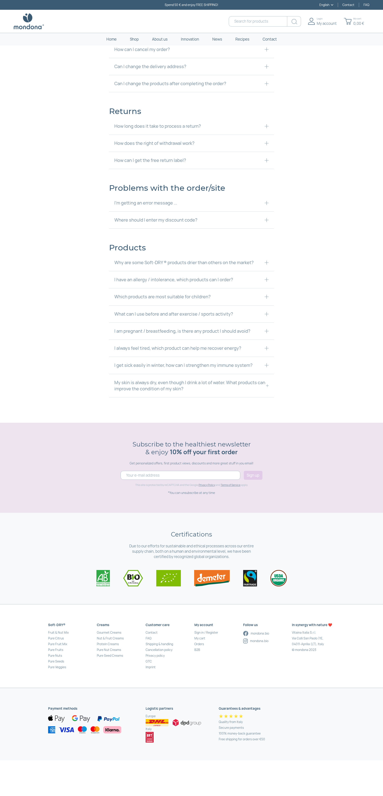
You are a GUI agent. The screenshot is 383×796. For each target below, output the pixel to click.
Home (111, 39)
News (217, 39)
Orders (199, 644)
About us (160, 39)
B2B (197, 650)
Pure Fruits (55, 650)
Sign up (253, 475)
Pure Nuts (55, 655)
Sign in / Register (206, 632)
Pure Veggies (57, 667)
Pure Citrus (56, 638)
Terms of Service (230, 485)
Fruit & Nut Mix (58, 632)
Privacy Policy (207, 485)
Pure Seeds (56, 661)
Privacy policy (155, 655)
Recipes (242, 39)
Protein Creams (108, 644)
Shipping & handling (159, 644)
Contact (348, 5)
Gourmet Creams (109, 632)
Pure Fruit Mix (57, 644)
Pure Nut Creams (109, 650)
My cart (199, 638)
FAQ (366, 5)
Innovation (190, 39)
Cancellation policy (159, 650)
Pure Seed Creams (110, 655)
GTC (149, 661)
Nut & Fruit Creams (110, 638)
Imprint (151, 667)
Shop (134, 39)
